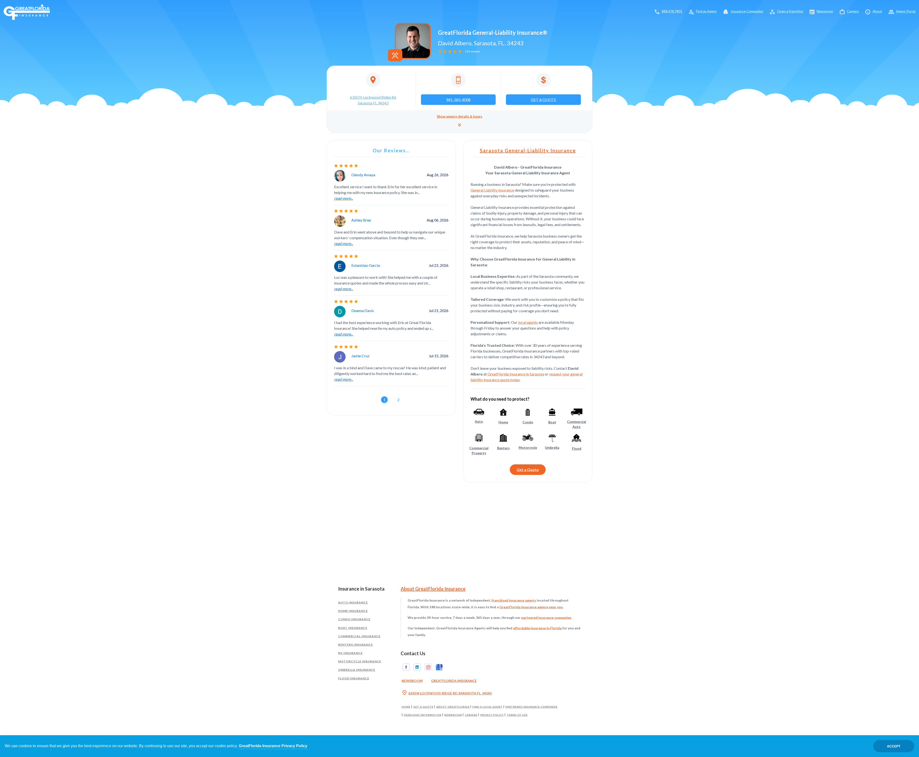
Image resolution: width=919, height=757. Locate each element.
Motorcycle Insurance (359, 661)
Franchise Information (423, 714)
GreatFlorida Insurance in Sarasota (516, 374)
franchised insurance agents (514, 600)
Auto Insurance (353, 602)
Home (406, 706)
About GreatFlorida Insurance (433, 589)
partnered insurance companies (546, 617)
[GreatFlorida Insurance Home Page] (27, 12)
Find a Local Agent (487, 706)
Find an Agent (706, 11)
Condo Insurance (354, 619)
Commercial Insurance (359, 636)
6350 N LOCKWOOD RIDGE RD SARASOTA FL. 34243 (447, 693)
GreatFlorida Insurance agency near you (531, 607)
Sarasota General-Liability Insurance (528, 150)
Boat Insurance (352, 628)
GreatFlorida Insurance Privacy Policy (273, 746)
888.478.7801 (672, 11)
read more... (343, 198)
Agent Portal (905, 11)
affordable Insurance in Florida (537, 628)
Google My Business (439, 667)
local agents (528, 322)
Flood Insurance (353, 678)
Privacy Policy (492, 714)
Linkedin (417, 667)
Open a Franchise (790, 11)
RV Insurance (350, 653)
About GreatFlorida (453, 706)
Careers (853, 11)
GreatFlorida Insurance (454, 681)
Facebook (406, 667)
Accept (894, 746)
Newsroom (825, 11)
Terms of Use (517, 714)
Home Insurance (353, 611)
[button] (459, 121)
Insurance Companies (747, 11)
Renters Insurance (355, 644)
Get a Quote (528, 469)
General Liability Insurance (492, 190)
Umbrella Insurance (356, 670)
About (877, 11)
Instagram (428, 667)
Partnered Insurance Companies (531, 706)
